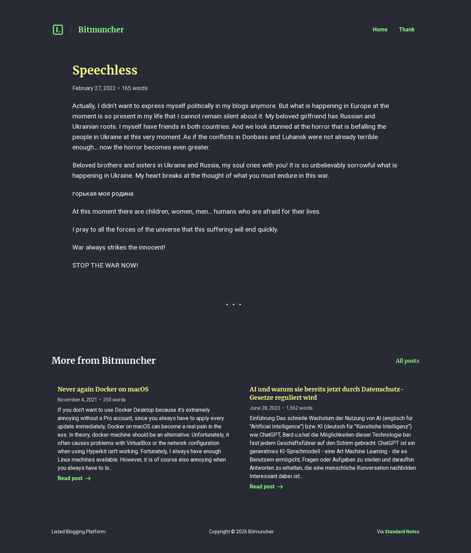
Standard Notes (402, 531)
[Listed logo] (58, 30)
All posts (407, 360)
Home (380, 29)
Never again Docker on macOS (103, 389)
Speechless (105, 70)
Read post (70, 478)
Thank (407, 29)
